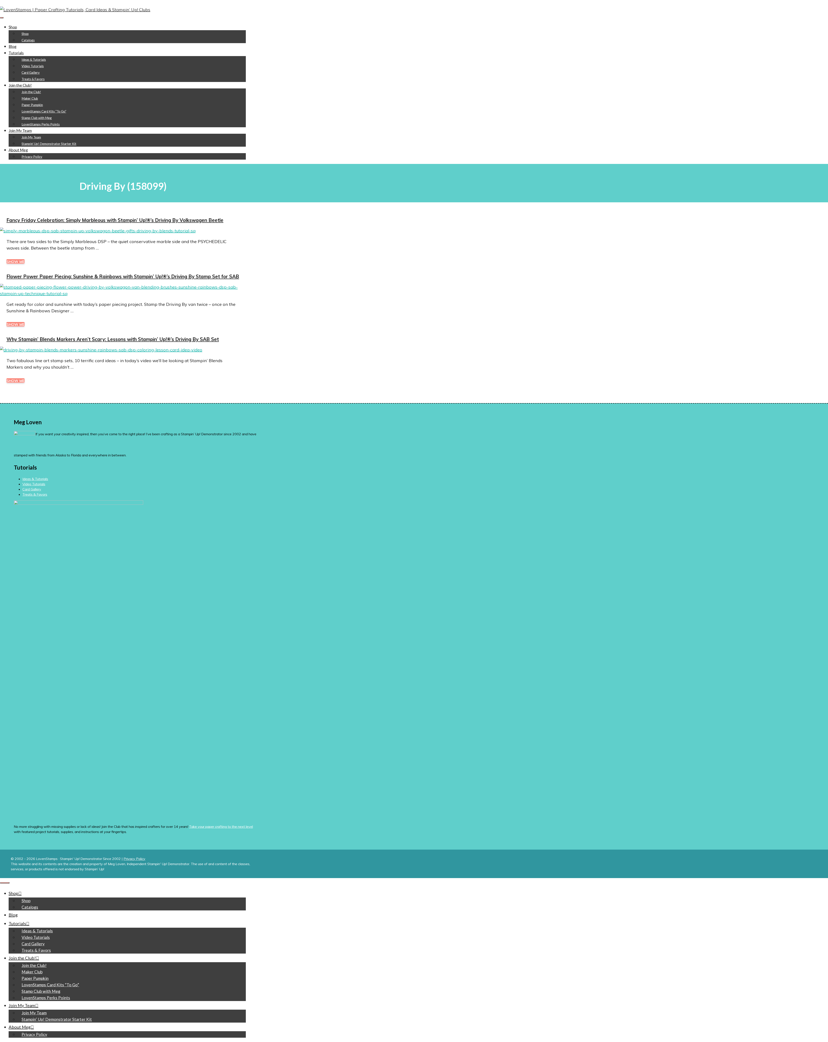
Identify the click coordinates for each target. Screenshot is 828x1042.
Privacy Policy (32, 157)
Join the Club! (20, 85)
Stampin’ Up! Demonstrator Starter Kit (49, 144)
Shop (13, 27)
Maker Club (30, 98)
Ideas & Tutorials (34, 59)
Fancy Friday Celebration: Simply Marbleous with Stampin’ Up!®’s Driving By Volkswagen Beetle (114, 220)
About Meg (18, 150)
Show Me (15, 261)
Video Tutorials (33, 66)
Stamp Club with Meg (37, 118)
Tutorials (16, 52)
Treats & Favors (33, 79)
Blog (12, 46)
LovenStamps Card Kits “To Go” (44, 111)
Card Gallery (31, 72)
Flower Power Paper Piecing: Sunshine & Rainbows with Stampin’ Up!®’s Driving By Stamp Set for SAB (122, 276)
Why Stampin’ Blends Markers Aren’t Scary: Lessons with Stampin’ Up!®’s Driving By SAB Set (112, 339)
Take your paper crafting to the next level (221, 826)
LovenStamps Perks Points (41, 124)
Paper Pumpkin (32, 105)
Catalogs (28, 40)
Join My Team (20, 130)
